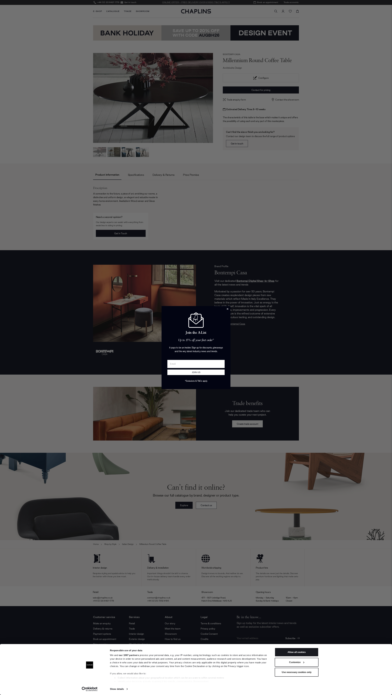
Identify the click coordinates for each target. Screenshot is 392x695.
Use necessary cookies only (296, 672)
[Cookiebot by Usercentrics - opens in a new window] (89, 689)
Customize (295, 662)
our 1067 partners (129, 655)
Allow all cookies (297, 652)
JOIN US (196, 372)
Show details (117, 689)
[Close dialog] (227, 309)
